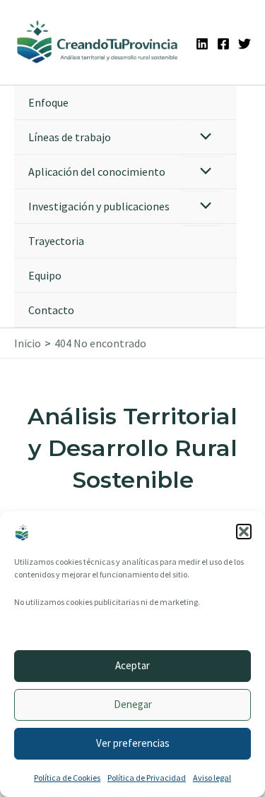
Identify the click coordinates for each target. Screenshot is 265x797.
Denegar (133, 704)
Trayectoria (56, 241)
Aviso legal (212, 777)
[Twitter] (244, 43)
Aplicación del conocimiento (96, 171)
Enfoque (48, 102)
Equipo (44, 275)
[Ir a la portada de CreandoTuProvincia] (98, 42)
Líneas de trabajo (69, 137)
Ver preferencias (133, 743)
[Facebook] (223, 43)
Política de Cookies (67, 777)
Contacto (51, 310)
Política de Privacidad (146, 777)
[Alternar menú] (202, 138)
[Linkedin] (202, 43)
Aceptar (132, 665)
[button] (244, 532)
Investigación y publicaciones (99, 206)
